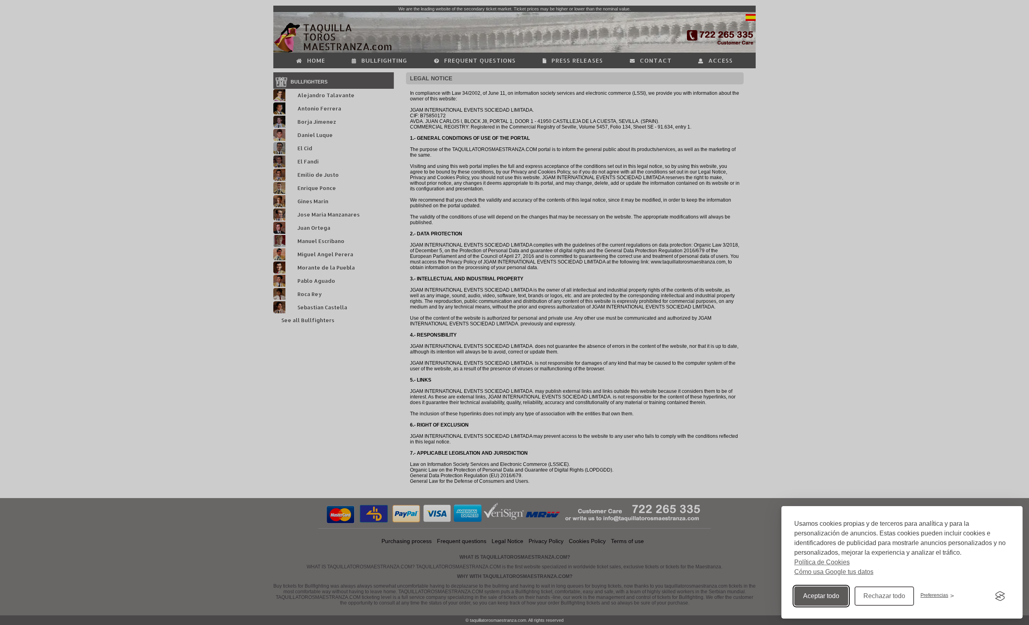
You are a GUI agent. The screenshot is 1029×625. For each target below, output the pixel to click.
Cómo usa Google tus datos (833, 571)
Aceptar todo (821, 595)
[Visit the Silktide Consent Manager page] (1000, 596)
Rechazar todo (884, 595)
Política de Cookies (822, 562)
